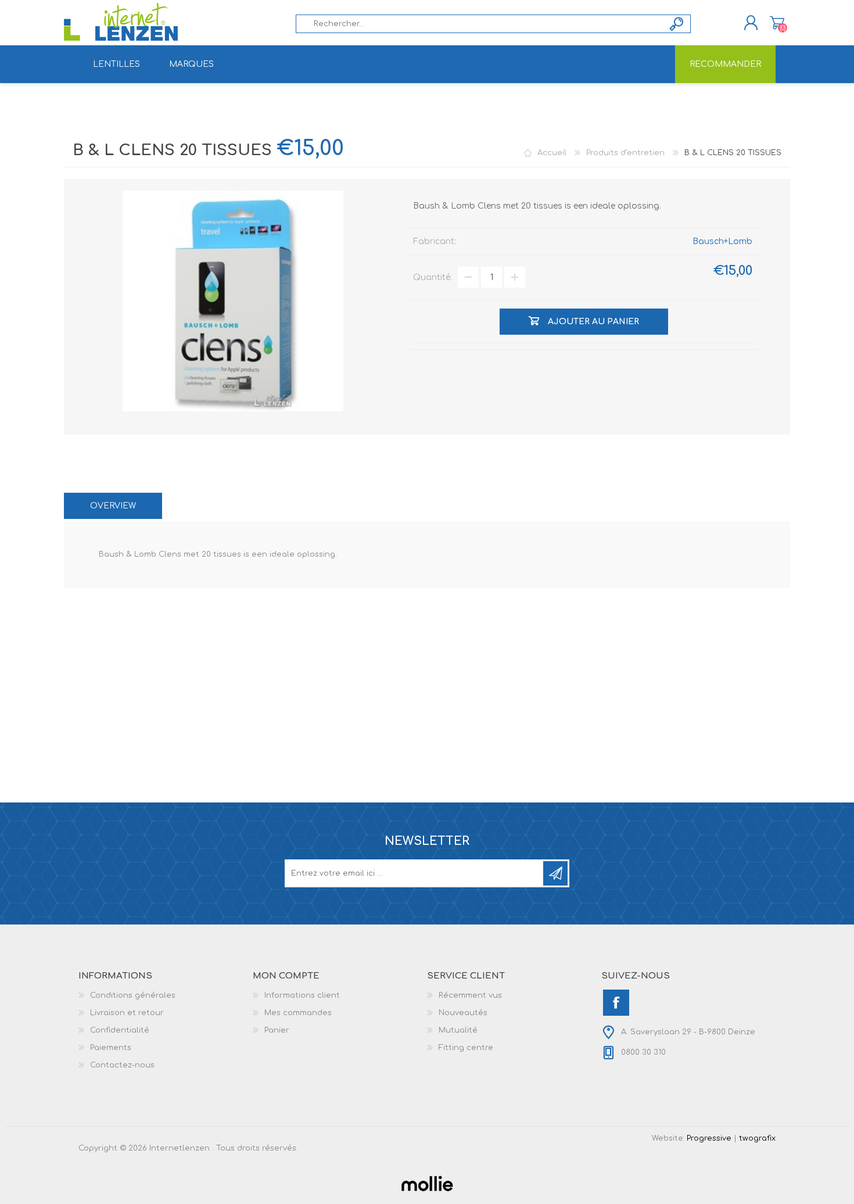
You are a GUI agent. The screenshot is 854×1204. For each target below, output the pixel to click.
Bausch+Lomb (722, 241)
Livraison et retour (127, 1013)
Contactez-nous (122, 1065)
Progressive (709, 1138)
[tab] (113, 506)
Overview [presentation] (113, 505)
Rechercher (677, 24)
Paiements (110, 1048)
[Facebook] (616, 1003)
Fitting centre (466, 1048)
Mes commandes (298, 1013)
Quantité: (432, 277)
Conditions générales (132, 995)
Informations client (302, 995)
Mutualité (458, 1030)
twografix (757, 1138)
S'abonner (555, 873)
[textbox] (480, 24)
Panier (777, 22)
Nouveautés (463, 1013)
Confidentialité (119, 1030)
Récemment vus (470, 995)
